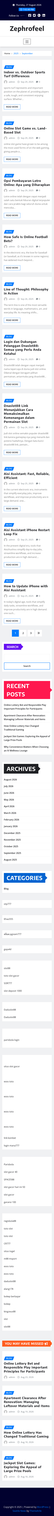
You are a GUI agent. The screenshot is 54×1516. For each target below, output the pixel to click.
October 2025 (11, 846)
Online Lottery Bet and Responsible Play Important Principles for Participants (25, 1367)
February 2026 (11, 819)
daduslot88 (10, 1281)
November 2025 (12, 839)
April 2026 (9, 806)
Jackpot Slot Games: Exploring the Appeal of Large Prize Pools (22, 1467)
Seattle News (19, 1510)
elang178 (8, 1288)
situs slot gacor (12, 1066)
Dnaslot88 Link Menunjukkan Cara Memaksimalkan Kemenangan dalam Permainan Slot (19, 413)
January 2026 (11, 826)
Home (7, 53)
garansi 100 (10, 1202)
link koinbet (10, 1137)
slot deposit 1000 (13, 990)
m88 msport (10, 1258)
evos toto (9, 1081)
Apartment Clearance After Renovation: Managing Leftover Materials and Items (27, 1402)
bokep (7, 1303)
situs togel (9, 1251)
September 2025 (12, 853)
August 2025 (10, 859)
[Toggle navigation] (27, 41)
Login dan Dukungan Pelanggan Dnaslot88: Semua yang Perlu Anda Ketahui (22, 347)
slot (6, 1319)
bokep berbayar (12, 1296)
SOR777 (8, 983)
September (27, 53)
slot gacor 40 (10, 1171)
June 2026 (9, 792)
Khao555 (8, 919)
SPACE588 (9, 1179)
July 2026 (8, 786)
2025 (16, 53)
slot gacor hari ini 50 (14, 1187)
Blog (6, 888)
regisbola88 (10, 1221)
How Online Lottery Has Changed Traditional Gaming (26, 1434)
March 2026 (10, 812)
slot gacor (9, 1194)
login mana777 (11, 1145)
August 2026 (10, 779)
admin (12, 81)
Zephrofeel (27, 28)
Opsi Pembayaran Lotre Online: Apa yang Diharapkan (27, 183)
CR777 (7, 1243)
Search (12, 647)
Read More (12, 106)
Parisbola (9, 1164)
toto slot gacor (11, 975)
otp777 (7, 903)
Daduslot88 (10, 1009)
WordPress (43, 1507)
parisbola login (11, 1039)
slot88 (7, 968)
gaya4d (7, 949)
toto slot (8, 1228)
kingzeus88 (10, 1311)
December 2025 (12, 833)
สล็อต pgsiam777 (12, 934)
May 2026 (9, 799)
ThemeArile (36, 1510)
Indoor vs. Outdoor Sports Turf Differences (24, 74)
